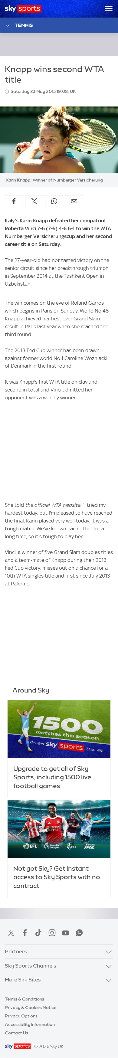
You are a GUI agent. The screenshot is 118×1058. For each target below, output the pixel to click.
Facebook (24, 933)
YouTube (65, 933)
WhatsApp (79, 933)
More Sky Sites (23, 979)
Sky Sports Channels (30, 965)
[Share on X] (34, 201)
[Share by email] (74, 201)
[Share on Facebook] (14, 201)
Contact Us (16, 1033)
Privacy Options (21, 1016)
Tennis (24, 25)
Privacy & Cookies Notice (30, 1007)
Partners (16, 951)
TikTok (38, 933)
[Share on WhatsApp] (54, 201)
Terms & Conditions (24, 999)
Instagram (52, 933)
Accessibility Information (30, 1024)
